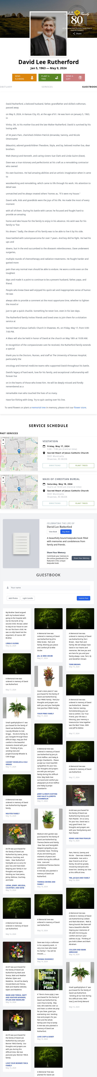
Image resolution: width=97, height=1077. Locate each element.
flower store (80, 407)
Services (47, 86)
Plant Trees (81, 465)
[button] (19, 451)
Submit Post (83, 598)
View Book (53, 532)
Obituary (6, 86)
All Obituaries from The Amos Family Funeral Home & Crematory (77, 29)
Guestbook (89, 86)
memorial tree (38, 407)
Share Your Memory (81, 558)
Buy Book (66, 532)
